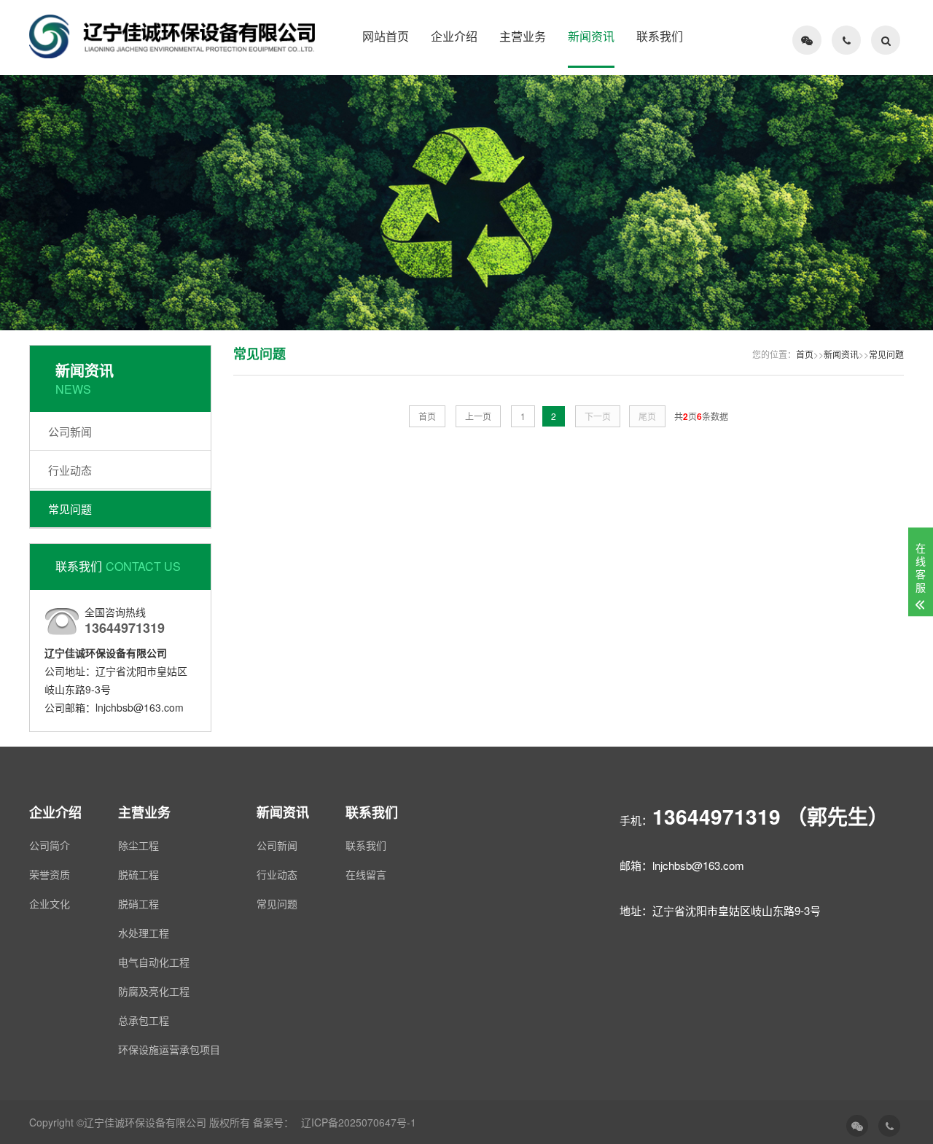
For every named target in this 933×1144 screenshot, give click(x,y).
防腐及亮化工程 (154, 991)
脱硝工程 (138, 903)
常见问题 (70, 508)
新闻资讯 (591, 36)
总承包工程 (143, 1020)
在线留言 (366, 874)
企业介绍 (454, 36)
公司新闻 (70, 431)
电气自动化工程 (154, 961)
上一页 (478, 416)
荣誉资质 (49, 874)
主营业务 (522, 36)
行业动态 (70, 470)
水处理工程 (143, 932)
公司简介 (49, 845)
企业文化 (49, 903)
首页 (804, 354)
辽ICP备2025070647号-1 (358, 1122)
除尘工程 (138, 845)
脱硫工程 (138, 874)
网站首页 (385, 36)
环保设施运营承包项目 (169, 1049)
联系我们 (659, 36)
